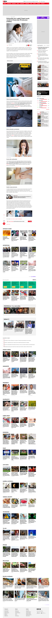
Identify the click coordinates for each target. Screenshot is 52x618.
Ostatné (29, 459)
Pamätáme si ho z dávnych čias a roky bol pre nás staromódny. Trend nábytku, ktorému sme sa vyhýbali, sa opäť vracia (23, 554)
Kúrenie (13, 218)
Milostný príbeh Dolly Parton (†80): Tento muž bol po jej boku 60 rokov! (23, 391)
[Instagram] (38, 609)
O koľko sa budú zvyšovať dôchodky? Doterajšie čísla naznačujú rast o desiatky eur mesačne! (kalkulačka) (15, 442)
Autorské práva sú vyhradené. (40, 611)
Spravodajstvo (27, 610)
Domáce (4, 3)
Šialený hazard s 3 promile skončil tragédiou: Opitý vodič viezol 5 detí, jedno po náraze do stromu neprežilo (31, 376)
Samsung (21, 524)
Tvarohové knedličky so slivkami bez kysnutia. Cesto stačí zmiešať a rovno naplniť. (14, 506)
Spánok (16, 218)
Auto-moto (6, 464)
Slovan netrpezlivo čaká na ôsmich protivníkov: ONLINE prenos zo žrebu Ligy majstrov (6, 457)
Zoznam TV (6, 319)
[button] (28, 45)
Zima (11, 218)
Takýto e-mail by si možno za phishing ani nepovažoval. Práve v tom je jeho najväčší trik (32, 521)
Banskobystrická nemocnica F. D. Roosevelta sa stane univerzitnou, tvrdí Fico (19, 330)
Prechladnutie (20, 218)
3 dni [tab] (45, 45)
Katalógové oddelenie (28, 613)
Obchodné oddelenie (28, 612)
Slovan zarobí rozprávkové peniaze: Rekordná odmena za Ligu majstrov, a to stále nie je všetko (15, 458)
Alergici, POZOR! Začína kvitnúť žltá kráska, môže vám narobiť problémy (32, 408)
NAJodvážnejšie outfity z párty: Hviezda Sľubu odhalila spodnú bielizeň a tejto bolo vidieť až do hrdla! (18, 346)
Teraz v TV (39, 96)
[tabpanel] (43, 55)
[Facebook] (37, 609)
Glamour (7, 164)
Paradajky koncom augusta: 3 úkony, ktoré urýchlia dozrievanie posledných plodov (6, 570)
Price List (16, 614)
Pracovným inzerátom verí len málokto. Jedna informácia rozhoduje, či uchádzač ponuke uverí (6, 490)
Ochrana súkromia (6, 611)
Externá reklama (17, 611)
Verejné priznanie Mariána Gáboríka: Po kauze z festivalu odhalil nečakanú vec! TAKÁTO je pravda (32, 392)
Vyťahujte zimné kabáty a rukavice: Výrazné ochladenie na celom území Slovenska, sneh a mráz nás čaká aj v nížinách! (32, 238)
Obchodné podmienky (17, 612)
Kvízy (31, 3)
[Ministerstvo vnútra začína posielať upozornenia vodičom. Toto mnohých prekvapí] (6, 469)
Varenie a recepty (7, 497)
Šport (18, 3)
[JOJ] (38, 100)
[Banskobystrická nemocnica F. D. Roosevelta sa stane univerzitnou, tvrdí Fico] (19, 324)
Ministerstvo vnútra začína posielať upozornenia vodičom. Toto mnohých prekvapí (6, 474)
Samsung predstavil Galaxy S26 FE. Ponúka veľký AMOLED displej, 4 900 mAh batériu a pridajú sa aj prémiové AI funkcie (23, 521)
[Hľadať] (48, 3)
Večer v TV (44, 96)
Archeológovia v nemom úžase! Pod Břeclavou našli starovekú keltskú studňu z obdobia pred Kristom (14, 409)
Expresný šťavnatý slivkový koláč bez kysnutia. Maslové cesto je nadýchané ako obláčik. (6, 506)
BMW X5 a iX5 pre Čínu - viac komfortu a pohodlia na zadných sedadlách (23, 473)
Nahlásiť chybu (8, 224)
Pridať (30, 221)
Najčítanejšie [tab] (40, 45)
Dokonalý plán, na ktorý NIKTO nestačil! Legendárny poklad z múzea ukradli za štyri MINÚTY (44, 125)
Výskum (13, 135)
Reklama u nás (16, 610)
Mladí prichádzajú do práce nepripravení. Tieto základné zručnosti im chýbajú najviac (23, 490)
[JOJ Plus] (38, 107)
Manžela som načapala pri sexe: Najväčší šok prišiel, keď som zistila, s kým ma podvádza (44, 93)
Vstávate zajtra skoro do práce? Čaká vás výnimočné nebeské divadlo (14, 490)
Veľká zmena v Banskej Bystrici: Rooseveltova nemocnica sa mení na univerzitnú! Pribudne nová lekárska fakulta (19, 344)
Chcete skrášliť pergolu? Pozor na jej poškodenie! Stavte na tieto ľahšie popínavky (32, 570)
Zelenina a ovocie (22, 572)
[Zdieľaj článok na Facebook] (4, 218)
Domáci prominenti (5, 395)
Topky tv (34, 3)
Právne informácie (6, 610)
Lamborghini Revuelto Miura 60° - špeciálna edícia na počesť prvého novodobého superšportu (15, 474)
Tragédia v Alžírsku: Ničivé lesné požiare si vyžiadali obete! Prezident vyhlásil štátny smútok (23, 376)
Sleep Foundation (17, 106)
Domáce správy (7, 349)
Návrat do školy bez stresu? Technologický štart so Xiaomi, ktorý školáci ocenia (31, 425)
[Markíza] (38, 98)
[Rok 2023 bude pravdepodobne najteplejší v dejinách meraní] (6, 233)
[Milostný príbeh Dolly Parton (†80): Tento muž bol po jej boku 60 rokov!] (23, 387)
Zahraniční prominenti (22, 393)
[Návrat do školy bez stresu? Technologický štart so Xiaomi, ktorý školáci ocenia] (32, 420)
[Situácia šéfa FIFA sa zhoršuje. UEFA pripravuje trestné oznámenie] (32, 533)
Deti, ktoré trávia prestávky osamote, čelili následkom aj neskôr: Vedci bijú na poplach (23, 408)
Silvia (33, 1)
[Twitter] (40, 609)
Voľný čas (42, 3)
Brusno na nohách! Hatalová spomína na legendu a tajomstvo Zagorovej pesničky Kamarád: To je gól (29, 331)
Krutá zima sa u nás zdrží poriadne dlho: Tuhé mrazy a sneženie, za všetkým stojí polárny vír (23, 238)
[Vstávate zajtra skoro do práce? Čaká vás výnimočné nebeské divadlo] (15, 485)
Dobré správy (6, 415)
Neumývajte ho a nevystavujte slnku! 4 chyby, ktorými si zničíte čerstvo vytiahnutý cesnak (15, 570)
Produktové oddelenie (28, 611)
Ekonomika (27, 3)
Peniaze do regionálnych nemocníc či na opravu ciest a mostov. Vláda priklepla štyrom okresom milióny (6, 538)
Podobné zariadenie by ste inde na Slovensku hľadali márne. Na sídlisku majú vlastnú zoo (23, 537)
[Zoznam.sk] (39, 613)
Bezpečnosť (29, 523)
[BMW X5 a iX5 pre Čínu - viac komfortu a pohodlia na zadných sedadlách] (23, 469)
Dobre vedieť (42, 65)
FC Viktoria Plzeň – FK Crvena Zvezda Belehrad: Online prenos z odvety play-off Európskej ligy (23, 457)
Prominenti (14, 3)
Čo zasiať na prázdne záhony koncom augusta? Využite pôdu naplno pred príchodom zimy (23, 570)
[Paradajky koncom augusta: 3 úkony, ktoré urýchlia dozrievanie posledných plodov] (6, 565)
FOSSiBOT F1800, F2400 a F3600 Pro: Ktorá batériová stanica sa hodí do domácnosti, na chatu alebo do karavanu (15, 521)
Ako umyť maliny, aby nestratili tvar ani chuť (23, 505)
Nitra (28, 362)
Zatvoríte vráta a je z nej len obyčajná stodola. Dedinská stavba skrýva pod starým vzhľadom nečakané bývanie (14, 554)
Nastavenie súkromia (6, 612)
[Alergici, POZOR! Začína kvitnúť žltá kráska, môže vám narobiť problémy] (32, 403)
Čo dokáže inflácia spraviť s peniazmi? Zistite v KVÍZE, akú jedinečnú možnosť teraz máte (23, 298)
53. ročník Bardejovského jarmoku (8, 329)
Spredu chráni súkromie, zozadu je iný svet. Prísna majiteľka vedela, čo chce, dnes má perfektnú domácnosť (6, 554)
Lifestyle (38, 3)
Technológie (6, 512)
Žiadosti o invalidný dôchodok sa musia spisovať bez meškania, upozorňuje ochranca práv (32, 490)
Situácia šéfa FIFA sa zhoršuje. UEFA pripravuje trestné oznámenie (32, 537)
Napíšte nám (5, 614)
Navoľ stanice (38, 109)
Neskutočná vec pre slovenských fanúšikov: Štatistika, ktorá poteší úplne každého (6, 298)
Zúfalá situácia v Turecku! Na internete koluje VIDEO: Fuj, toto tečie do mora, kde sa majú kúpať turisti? (44, 121)
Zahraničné (9, 3)
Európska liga (21, 459)
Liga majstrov (4, 459)
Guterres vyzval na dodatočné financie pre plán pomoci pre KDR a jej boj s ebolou (14, 375)
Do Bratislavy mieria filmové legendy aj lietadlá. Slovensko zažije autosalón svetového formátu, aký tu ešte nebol (32, 474)
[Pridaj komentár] (4, 215)
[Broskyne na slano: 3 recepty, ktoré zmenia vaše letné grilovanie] (32, 501)
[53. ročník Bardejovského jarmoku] (9, 324)
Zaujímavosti (22, 3)
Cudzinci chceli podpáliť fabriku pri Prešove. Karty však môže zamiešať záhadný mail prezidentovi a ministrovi (15, 538)
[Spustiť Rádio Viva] (42, 17)
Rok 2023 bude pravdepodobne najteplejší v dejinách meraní (6, 238)
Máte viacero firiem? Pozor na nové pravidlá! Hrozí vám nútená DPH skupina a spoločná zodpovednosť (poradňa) (32, 442)
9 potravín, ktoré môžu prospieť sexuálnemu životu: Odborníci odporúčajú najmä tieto (6, 408)
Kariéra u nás (5, 613)
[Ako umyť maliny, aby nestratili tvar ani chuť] (23, 501)
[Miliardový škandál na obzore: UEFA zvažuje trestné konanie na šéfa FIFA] (32, 452)
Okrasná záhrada (30, 572)
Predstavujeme (12, 476)
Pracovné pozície (6, 279)
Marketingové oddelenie (28, 614)
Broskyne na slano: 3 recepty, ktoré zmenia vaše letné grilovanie (31, 505)
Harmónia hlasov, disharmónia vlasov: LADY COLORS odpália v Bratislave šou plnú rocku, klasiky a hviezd (32, 298)
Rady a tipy (21, 506)
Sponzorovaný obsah (13, 524)
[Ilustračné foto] (10, 213)
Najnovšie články (6, 338)
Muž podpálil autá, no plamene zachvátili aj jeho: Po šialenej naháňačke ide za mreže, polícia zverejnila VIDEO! (6, 376)
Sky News (12, 103)
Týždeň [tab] (47, 45)
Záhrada (4, 572)
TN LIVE (4, 528)
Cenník (16, 613)
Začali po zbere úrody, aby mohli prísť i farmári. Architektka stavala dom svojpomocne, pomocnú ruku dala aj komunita (32, 554)
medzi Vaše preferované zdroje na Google (16, 221)
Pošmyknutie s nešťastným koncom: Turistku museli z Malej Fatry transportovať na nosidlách (16, 342)
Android (3, 524)
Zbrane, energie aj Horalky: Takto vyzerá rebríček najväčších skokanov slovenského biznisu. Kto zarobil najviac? (6, 442)
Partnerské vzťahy (43, 91)
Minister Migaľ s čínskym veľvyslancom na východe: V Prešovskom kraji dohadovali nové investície (17, 340)
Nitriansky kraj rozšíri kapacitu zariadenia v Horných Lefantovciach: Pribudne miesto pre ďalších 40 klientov (31, 359)
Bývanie (5, 545)
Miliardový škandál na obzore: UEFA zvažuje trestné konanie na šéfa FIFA (31, 457)
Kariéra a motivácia (8, 481)
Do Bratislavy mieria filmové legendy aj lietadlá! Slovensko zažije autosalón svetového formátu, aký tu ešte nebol (15, 298)
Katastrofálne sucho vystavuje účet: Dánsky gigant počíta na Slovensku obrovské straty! (23, 442)
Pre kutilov (6, 560)
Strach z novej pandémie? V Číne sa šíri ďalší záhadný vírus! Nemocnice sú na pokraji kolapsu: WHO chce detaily (15, 238)
